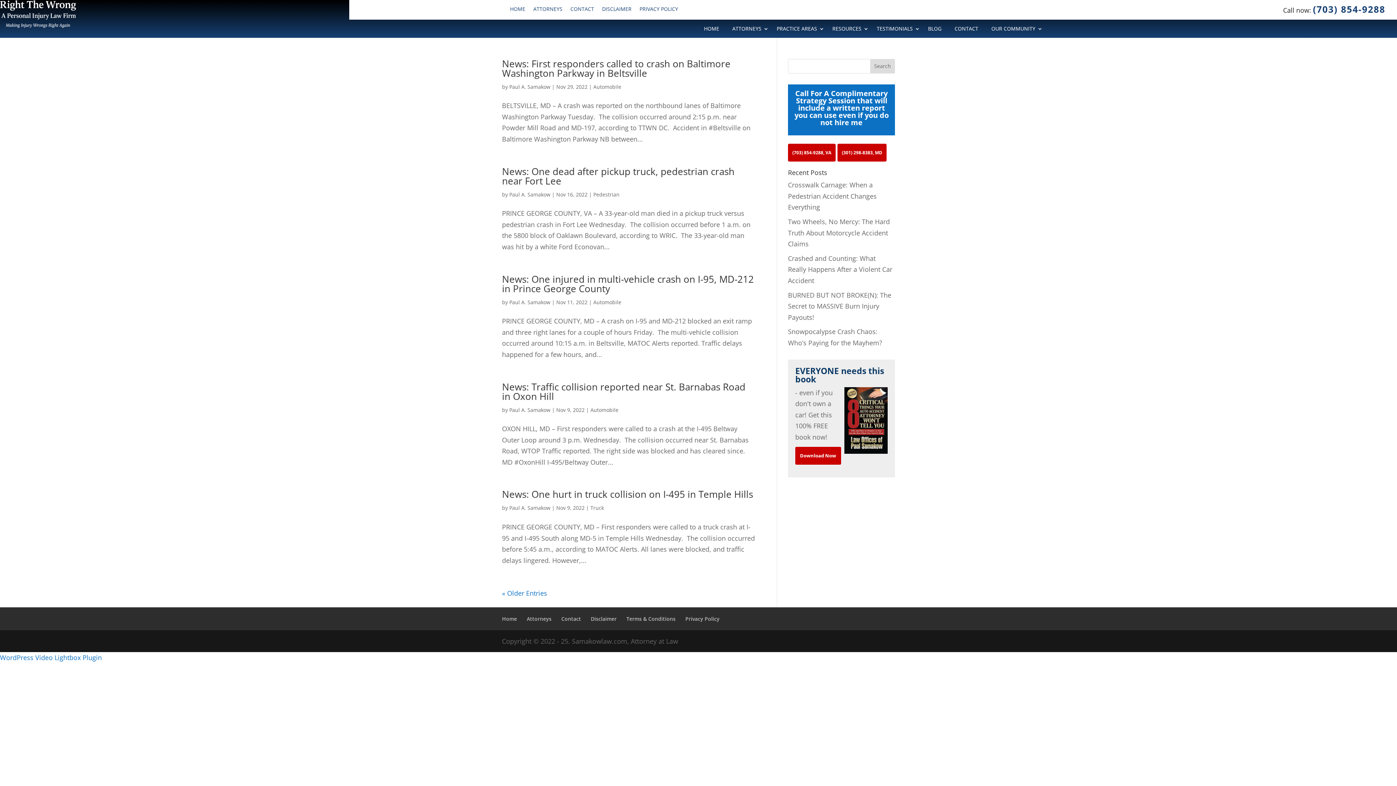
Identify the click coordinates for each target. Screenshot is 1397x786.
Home (517, 9)
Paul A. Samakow (529, 86)
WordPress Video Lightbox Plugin (51, 657)
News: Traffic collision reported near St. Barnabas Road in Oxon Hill (623, 391)
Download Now (818, 455)
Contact (582, 9)
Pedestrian (606, 194)
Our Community (1013, 29)
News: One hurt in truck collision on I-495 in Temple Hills (627, 494)
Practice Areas (797, 29)
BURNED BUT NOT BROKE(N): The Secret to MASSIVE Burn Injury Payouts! (839, 306)
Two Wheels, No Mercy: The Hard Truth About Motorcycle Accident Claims (839, 232)
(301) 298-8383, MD (862, 153)
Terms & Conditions (651, 618)
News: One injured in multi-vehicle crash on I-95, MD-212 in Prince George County (628, 284)
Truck (597, 507)
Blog (935, 29)
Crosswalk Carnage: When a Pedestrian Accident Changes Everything (832, 195)
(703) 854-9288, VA (811, 153)
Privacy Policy (659, 9)
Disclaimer (617, 9)
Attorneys (547, 9)
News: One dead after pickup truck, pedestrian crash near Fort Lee (618, 176)
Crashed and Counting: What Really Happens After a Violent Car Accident (840, 269)
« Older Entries (524, 593)
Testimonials (895, 29)
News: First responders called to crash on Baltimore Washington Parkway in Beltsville (616, 68)
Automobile (607, 86)
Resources (846, 29)
